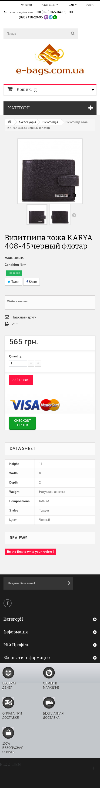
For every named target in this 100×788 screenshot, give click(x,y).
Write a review (17, 301)
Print (15, 324)
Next (74, 215)
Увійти (90, 4)
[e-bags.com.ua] (50, 59)
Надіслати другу (24, 317)
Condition (12, 264)
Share (32, 281)
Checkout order (22, 423)
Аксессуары (27, 122)
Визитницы (50, 122)
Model (9, 258)
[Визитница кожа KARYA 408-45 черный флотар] (37, 214)
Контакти (26, 4)
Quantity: (15, 356)
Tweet (14, 281)
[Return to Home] (9, 122)
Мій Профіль (16, 644)
